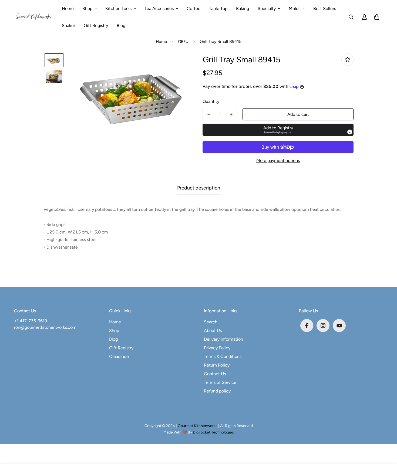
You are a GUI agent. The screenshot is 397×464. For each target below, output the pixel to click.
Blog (121, 25)
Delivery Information (223, 339)
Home (68, 8)
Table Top (218, 8)
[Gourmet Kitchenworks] (33, 17)
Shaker (68, 25)
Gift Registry (96, 25)
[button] (376, 17)
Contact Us (215, 373)
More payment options (278, 160)
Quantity (211, 101)
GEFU (183, 41)
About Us (213, 330)
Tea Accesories (159, 8)
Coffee (193, 8)
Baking (242, 8)
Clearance (119, 356)
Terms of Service (220, 382)
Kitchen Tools (118, 8)
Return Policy (217, 365)
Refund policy (217, 391)
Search (210, 321)
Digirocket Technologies (213, 432)
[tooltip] (349, 132)
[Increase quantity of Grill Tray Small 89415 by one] (231, 114)
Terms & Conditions (222, 356)
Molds (294, 8)
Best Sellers (324, 8)
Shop (87, 8)
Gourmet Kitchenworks (198, 426)
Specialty (267, 8)
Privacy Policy (217, 347)
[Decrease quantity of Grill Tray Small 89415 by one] (208, 114)
